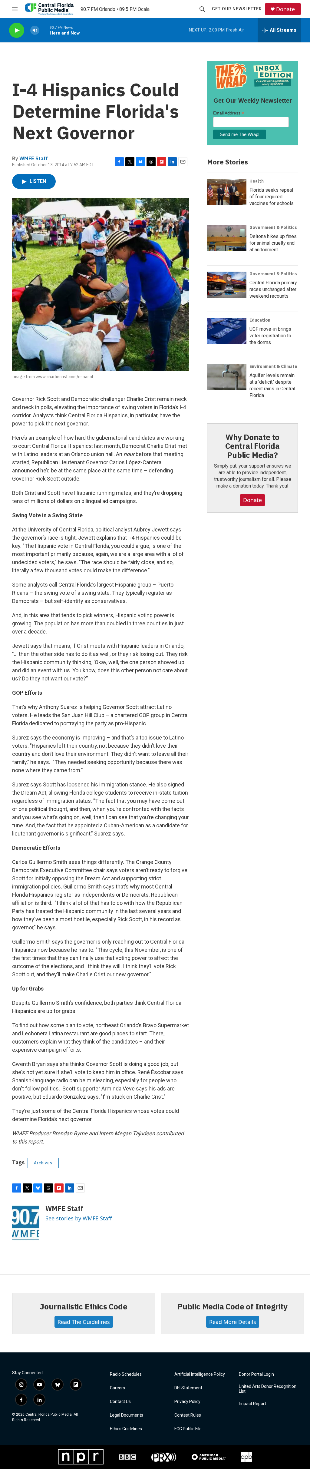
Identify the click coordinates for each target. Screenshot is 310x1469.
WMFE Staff (33, 158)
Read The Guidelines (84, 1321)
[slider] (44, 30)
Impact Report (252, 1403)
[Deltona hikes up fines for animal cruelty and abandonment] (226, 238)
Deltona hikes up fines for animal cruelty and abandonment (273, 243)
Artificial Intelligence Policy (199, 1374)
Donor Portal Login (256, 1374)
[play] (16, 30)
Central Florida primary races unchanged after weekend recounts (273, 289)
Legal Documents (126, 1415)
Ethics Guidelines (126, 1429)
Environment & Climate (273, 366)
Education (259, 320)
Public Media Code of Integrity (232, 1306)
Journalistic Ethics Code (83, 1306)
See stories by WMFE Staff (78, 1218)
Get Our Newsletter (237, 8)
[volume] (35, 30)
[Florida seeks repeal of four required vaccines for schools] (226, 192)
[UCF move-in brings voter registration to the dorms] (226, 331)
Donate (285, 9)
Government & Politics (273, 227)
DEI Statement (188, 1388)
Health (256, 181)
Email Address (228, 113)
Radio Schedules (126, 1374)
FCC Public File (188, 1429)
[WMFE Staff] (25, 1223)
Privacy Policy (187, 1401)
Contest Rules (187, 1415)
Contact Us (120, 1401)
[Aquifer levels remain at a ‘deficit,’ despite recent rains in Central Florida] (226, 377)
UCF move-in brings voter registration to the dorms (270, 335)
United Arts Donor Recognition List (267, 1389)
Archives (43, 1163)
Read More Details (232, 1321)
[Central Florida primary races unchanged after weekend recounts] (226, 285)
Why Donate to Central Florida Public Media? (252, 446)
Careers (117, 1388)
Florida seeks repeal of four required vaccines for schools (271, 196)
